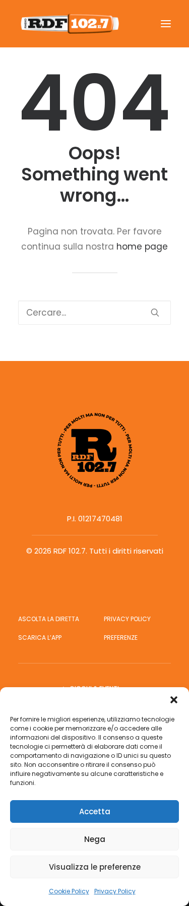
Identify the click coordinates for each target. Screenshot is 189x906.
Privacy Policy (115, 891)
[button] (174, 700)
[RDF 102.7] (68, 24)
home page (142, 246)
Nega (94, 839)
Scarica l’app (39, 637)
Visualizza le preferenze (95, 867)
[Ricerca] (94, 312)
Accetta (94, 811)
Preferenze (121, 637)
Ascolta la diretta (48, 619)
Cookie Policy (69, 891)
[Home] (95, 450)
